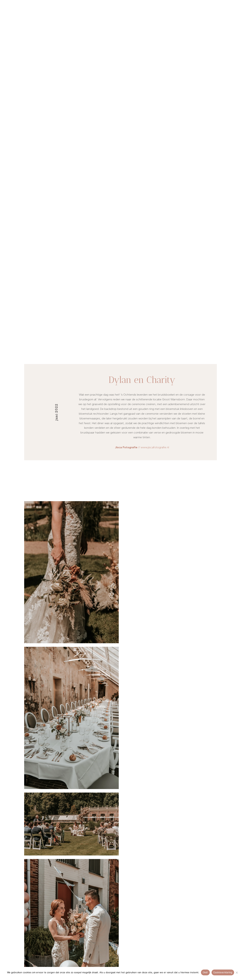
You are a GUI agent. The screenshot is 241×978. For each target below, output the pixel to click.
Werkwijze (178, 16)
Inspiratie (144, 16)
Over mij (112, 16)
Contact (211, 16)
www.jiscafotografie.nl (155, 447)
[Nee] (236, 972)
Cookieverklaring (222, 972)
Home (80, 16)
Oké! (205, 972)
